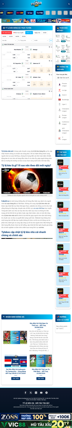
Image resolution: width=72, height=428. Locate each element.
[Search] (68, 4)
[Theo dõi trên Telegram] (46, 393)
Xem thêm (17, 378)
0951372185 (36, 398)
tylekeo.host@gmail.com (24, 398)
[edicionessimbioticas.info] (36, 4)
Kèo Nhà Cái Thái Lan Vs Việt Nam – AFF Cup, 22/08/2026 (17, 371)
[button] (3, 4)
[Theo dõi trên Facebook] (25, 393)
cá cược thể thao (38, 208)
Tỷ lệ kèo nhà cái (7, 151)
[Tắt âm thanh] (51, 40)
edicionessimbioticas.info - (20, 407)
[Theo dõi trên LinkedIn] (36, 393)
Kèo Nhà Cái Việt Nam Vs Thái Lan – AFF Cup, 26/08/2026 (39, 325)
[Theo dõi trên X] (31, 393)
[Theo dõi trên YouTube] (41, 393)
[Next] (51, 370)
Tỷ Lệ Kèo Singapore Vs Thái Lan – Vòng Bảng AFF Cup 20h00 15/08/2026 (41, 371)
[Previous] (3, 370)
